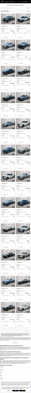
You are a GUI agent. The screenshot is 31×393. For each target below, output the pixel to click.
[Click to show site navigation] (29, 1)
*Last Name (1, 369)
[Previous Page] (23, 331)
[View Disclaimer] (9, 33)
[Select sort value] (29, 11)
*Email (1, 375)
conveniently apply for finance (24, 354)
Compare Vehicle (5, 37)
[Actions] (13, 26)
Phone (0, 372)
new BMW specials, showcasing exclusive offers (7, 348)
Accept (22, 390)
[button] (14, 19)
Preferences (8, 390)
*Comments (1, 378)
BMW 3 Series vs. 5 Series (15, 341)
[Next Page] (24, 331)
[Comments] (13, 32)
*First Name (1, 366)
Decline (15, 390)
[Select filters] (27, 11)
